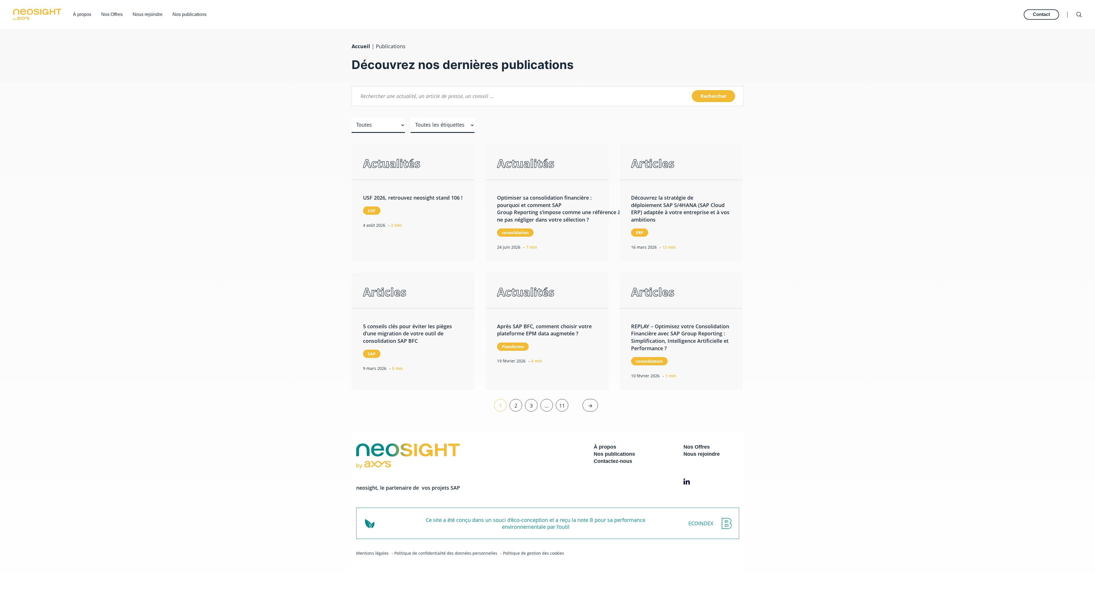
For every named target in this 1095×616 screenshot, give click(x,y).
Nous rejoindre (148, 14)
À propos (82, 14)
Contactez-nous (613, 461)
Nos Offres (112, 14)
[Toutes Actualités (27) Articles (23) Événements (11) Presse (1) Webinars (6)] (378, 129)
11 (562, 405)
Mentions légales (372, 553)
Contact (1041, 14)
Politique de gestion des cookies (533, 553)
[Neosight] (37, 14)
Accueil (361, 46)
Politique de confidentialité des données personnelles (445, 553)
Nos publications (189, 14)
